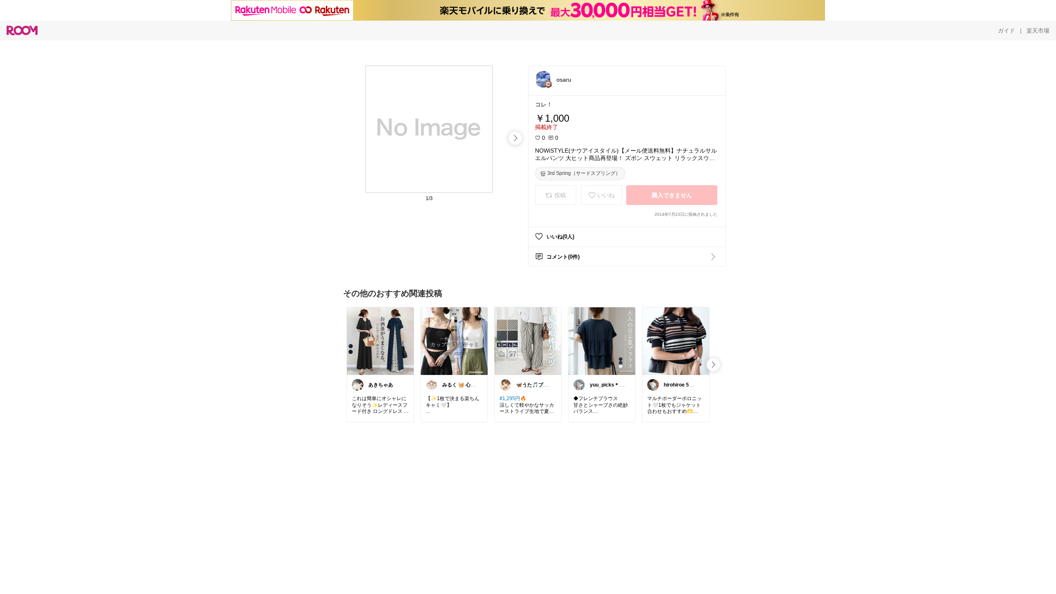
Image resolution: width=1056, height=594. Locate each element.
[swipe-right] (515, 138)
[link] (380, 340)
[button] (543, 79)
